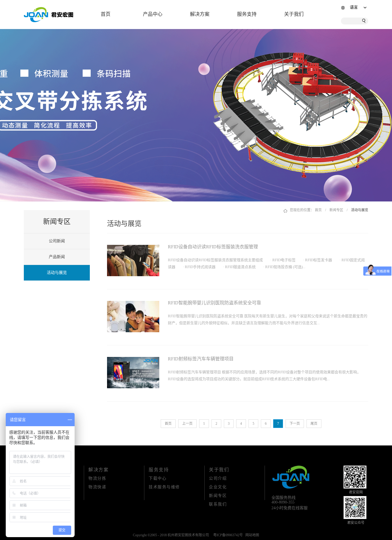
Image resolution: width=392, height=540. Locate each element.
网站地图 (251, 535)
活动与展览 (359, 210)
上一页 (187, 424)
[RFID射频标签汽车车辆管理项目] (133, 360)
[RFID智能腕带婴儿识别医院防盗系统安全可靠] (133, 304)
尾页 (314, 424)
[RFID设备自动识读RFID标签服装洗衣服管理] (133, 248)
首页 (105, 14)
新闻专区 (336, 210)
